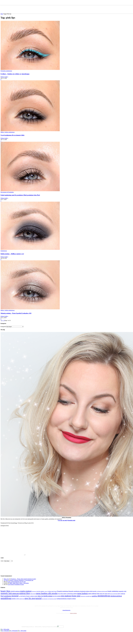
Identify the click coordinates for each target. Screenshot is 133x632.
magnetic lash (122, 591)
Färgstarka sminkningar (6, 71)
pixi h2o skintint (57, 596)
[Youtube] (39, 617)
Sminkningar (4, 250)
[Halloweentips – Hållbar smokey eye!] (30, 249)
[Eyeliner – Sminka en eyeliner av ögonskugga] (30, 69)
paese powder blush (113, 593)
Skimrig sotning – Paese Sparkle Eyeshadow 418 (16, 313)
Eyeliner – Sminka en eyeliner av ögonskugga (15, 74)
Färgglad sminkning (62, 591)
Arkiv (2, 561)
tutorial (38, 598)
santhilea (94, 596)
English (7, 630)
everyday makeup (40, 591)
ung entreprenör (45, 598)
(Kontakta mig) (71, 520)
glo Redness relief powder (102, 591)
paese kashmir (82, 593)
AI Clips (6, 580)
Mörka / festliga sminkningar (8, 132)
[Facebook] (23, 617)
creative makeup (26, 591)
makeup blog (24, 593)
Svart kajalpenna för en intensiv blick (12, 135)
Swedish (7, 629)
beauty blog (5, 591)
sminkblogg (6, 598)
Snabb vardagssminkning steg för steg (16, 581)
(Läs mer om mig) (62, 520)
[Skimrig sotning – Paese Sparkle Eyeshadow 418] (30, 309)
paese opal (107, 593)
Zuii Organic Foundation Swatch (16, 584)
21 (4, 320)
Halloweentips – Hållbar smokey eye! (12, 254)
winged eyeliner (71, 598)
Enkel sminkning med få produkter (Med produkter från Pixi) (20, 195)
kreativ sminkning (113, 591)
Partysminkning (6, 596)
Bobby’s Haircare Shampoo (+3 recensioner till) (21, 580)
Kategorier (3, 326)
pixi (19, 596)
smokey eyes (15, 598)
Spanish (16, 630)
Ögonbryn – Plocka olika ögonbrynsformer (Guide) (23, 579)
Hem (2, 14)
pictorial (15, 596)
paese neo (102, 593)
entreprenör (34, 591)
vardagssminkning (61, 598)
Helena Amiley (4, 76)
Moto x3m (6, 579)
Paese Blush (60, 593)
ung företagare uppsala (52, 598)
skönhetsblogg (104, 596)
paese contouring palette (70, 593)
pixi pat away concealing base (86, 596)
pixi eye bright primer (45, 596)
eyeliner (45, 591)
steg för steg (30, 598)
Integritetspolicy (66, 610)
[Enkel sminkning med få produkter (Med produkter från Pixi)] (30, 190)
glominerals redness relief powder (88, 591)
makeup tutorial (33, 593)
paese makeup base (93, 593)
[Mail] (31, 617)
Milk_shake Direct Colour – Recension (19, 583)
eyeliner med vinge (52, 591)
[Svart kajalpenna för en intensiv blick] (30, 130)
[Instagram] (27, 617)
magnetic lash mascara (10, 593)
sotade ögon (21, 598)
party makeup (121, 593)
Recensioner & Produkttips (7, 192)
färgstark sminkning (74, 591)
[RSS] (35, 617)
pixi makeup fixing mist (70, 596)
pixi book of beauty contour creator (28, 596)
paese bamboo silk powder (47, 593)
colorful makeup (15, 591)
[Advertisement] (12, 545)
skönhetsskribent (116, 596)
